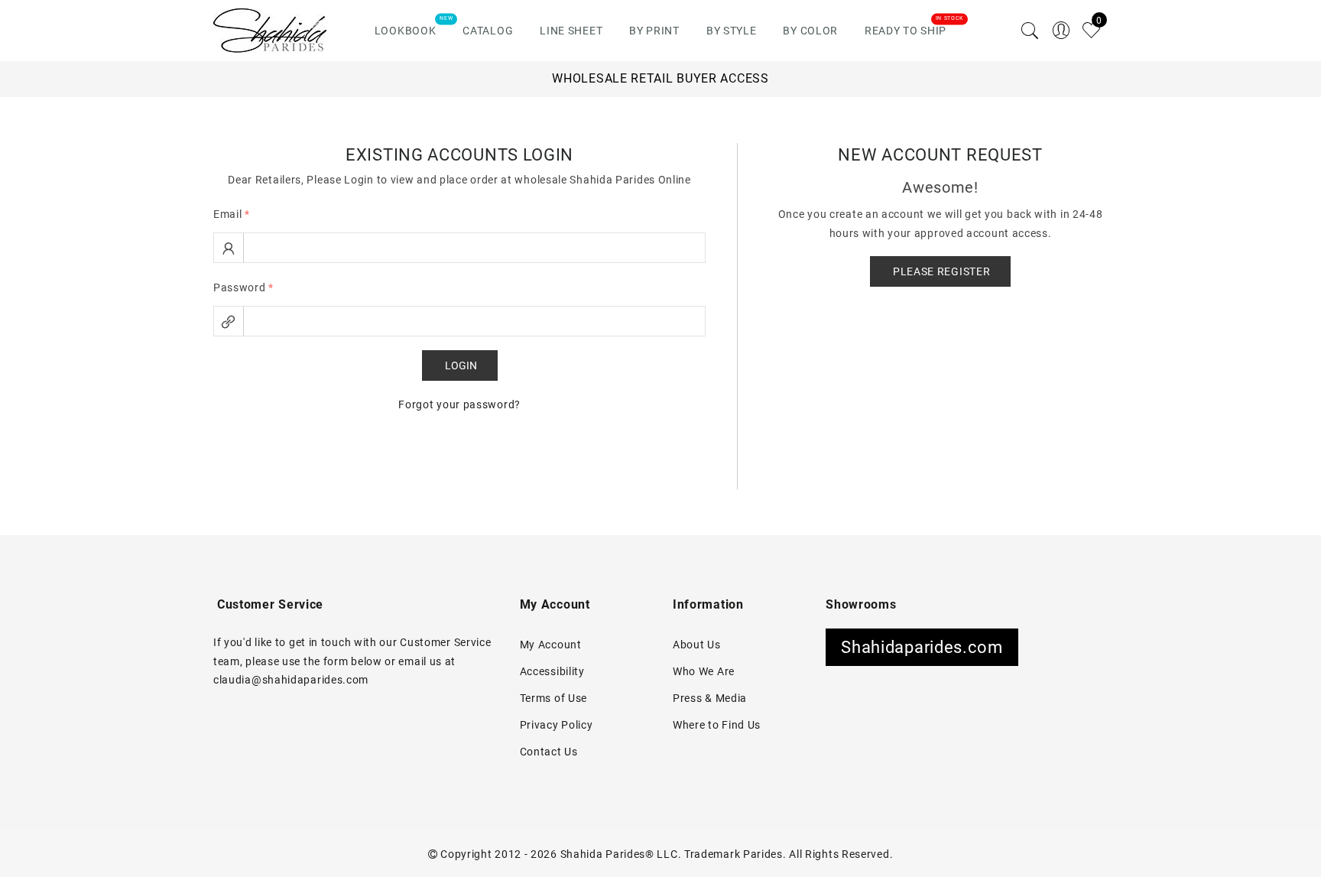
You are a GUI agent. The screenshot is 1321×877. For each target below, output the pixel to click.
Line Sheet (571, 30)
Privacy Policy (556, 725)
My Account (551, 644)
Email (231, 214)
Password (243, 287)
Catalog (488, 30)
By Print (654, 30)
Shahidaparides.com (922, 647)
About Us (697, 644)
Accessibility (552, 671)
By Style (731, 30)
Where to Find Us (717, 725)
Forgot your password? (459, 404)
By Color (810, 30)
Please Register (942, 271)
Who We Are (704, 671)
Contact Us (549, 751)
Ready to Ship (905, 30)
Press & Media (710, 698)
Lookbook (406, 30)
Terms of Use (553, 698)
